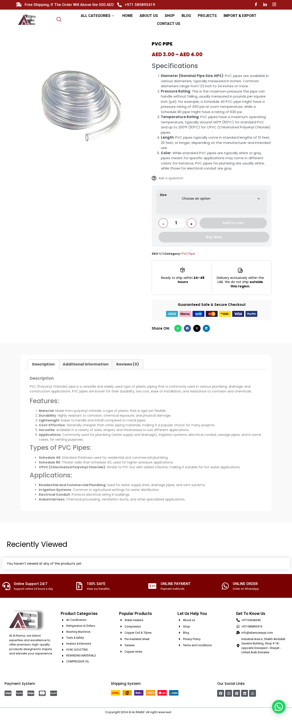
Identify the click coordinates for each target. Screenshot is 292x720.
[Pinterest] (236, 693)
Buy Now (214, 237)
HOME (127, 15)
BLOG (186, 15)
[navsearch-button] (59, 19)
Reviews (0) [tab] (127, 364)
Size (163, 194)
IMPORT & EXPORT (240, 15)
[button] (178, 328)
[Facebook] (256, 5)
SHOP (170, 15)
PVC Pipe (188, 253)
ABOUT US (149, 15)
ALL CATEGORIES (95, 15)
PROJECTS (207, 15)
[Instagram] (274, 5)
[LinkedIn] (265, 5)
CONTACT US (168, 23)
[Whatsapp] (252, 693)
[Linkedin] (244, 693)
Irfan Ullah (179, 712)
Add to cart (233, 222)
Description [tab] (43, 364)
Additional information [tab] (86, 364)
